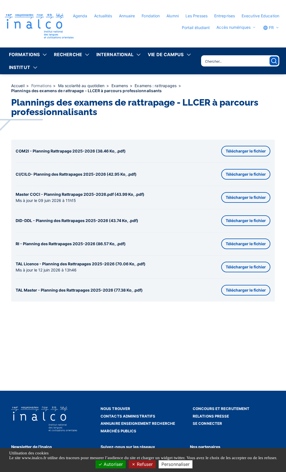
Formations (24, 54)
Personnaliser (175, 464)
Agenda (80, 15)
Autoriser (112, 464)
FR (271, 27)
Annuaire (127, 15)
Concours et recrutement (221, 408)
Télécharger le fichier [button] (246, 151)
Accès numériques (233, 27)
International (115, 54)
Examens (120, 85)
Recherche (68, 54)
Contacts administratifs (128, 416)
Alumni (172, 15)
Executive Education (260, 15)
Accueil (18, 85)
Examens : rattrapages (156, 85)
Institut (19, 67)
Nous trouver (115, 408)
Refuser (144, 464)
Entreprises (224, 15)
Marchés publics (119, 431)
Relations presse (211, 416)
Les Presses (196, 15)
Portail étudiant (196, 27)
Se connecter (207, 423)
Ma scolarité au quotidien (82, 85)
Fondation (151, 15)
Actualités (103, 15)
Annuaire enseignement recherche (138, 423)
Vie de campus (165, 54)
